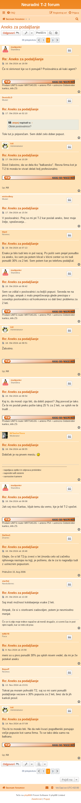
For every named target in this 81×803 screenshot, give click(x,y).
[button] (39, 40)
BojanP (5, 669)
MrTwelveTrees (17, 433)
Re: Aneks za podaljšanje (22, 59)
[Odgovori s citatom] (69, 50)
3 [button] (52, 40)
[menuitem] (11, 12)
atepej (15, 122)
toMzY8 (5, 634)
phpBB (27, 795)
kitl (12, 143)
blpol (4, 232)
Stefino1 (6, 535)
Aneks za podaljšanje (20, 27)
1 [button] (43, 40)
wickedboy (7, 196)
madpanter (16, 47)
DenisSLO (7, 97)
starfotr (5, 581)
